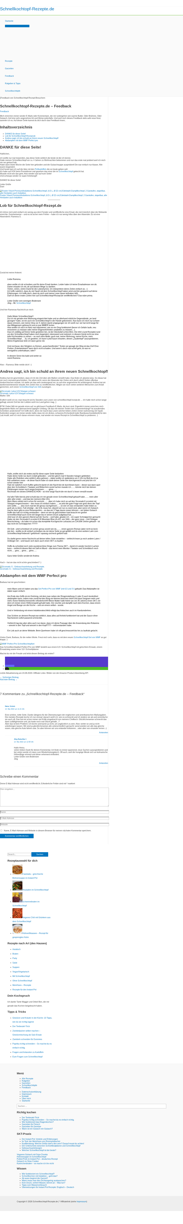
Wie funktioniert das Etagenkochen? (38, 1122)
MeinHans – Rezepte (21, 985)
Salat (14, 963)
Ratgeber (26, 1081)
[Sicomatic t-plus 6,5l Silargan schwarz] (18, 391)
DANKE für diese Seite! (15, 134)
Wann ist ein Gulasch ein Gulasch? (37, 1129)
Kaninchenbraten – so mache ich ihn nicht (35, 1163)
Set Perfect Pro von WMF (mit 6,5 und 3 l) (56, 589)
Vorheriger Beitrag (9, 677)
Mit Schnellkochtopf (21, 976)
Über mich (26, 1098)
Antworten (103, 732)
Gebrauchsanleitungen (32, 1148)
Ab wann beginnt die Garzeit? (35, 1178)
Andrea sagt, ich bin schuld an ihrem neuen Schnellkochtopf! (31, 138)
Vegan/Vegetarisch (20, 972)
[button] (9, 666)
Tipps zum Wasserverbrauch (34, 1185)
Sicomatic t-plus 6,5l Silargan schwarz (17, 393)
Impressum (26, 1094)
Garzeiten (9, 68)
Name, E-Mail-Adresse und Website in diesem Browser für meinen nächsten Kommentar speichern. (47, 831)
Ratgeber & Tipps (12, 83)
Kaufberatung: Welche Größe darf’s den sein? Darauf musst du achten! (53, 1143)
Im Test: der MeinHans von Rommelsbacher (41, 1141)
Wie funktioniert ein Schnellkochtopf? (38, 1174)
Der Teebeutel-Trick (21, 1026)
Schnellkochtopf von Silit (30, 387)
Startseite (9, 21)
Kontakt (25, 1096)
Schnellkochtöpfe (12, 91)
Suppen (15, 967)
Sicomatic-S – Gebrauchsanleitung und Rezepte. (21, 569)
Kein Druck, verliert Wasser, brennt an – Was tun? (43, 1183)
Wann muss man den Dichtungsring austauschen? (44, 1180)
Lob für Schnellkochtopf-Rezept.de (20, 136)
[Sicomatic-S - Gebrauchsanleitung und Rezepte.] (22, 567)
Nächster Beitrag (8, 679)
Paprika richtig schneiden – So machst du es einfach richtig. (48, 1120)
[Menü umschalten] (17, 26)
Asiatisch (16, 949)
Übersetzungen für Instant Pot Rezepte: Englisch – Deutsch (48, 1187)
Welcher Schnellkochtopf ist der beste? (39, 1150)
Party (14, 958)
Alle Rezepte (27, 1079)
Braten (15, 954)
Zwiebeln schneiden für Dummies (27, 1039)
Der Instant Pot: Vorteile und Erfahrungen (40, 1139)
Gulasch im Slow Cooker (28, 1161)
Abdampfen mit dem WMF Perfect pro (21, 140)
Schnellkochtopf (66, 171)
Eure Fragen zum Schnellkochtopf (27, 1057)
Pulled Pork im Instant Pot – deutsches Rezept (37, 1159)
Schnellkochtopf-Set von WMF (87, 637)
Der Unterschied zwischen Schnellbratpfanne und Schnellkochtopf (51, 1146)
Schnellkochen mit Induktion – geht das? (40, 1176)
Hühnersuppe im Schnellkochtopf (31, 1157)
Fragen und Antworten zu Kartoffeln (28, 1052)
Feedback (9, 76)
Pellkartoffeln (40, 169)
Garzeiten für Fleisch (31, 1124)
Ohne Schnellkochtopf (22, 981)
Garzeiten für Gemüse (31, 1126)
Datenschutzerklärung (31, 1092)
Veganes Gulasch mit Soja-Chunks (32, 1154)
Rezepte (8, 61)
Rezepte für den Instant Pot (24, 990)
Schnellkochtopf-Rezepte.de (27, 8)
